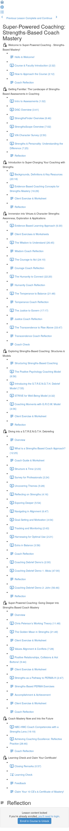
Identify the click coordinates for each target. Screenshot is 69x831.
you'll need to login (48, 816)
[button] (2, 3)
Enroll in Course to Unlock (34, 821)
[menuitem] (2, 8)
